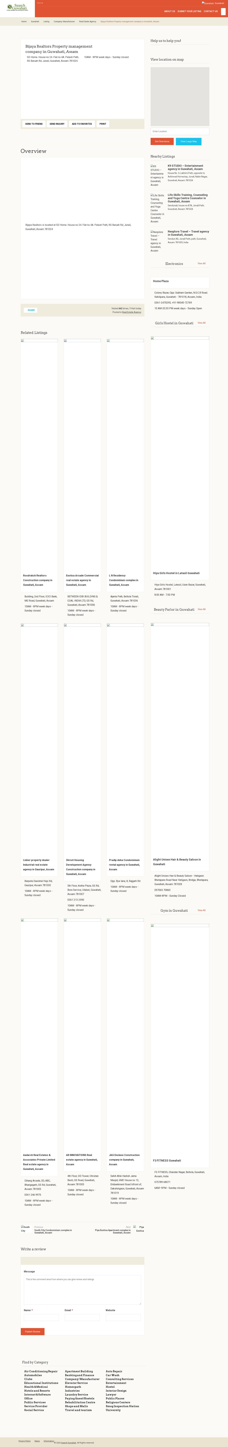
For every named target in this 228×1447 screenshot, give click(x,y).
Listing (46, 21)
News (37, 1441)
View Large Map (189, 141)
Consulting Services (120, 1379)
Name (28, 1310)
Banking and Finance (79, 1375)
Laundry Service (76, 1394)
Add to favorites (82, 124)
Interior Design (116, 1390)
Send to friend (34, 124)
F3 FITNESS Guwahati (167, 1160)
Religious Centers (118, 1402)
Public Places (115, 1398)
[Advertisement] (82, 89)
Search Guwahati (68, 1443)
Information (49, 1441)
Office (28, 1398)
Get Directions (162, 141)
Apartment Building (79, 1371)
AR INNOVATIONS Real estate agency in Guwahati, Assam (82, 1160)
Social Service (34, 1410)
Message (29, 1271)
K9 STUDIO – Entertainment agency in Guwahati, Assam (185, 167)
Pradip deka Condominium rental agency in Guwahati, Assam (124, 865)
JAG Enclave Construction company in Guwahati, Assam (124, 1160)
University (113, 1410)
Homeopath (73, 1386)
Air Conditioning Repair (41, 1371)
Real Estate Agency (87, 21)
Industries (72, 1390)
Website (110, 1310)
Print (103, 124)
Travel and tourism (78, 1410)
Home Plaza (161, 281)
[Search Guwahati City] (17, 7)
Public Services (35, 1402)
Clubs (28, 1379)
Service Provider (35, 1406)
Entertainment (116, 1383)
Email (69, 1310)
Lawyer (111, 1394)
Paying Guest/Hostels (79, 1398)
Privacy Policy (25, 1441)
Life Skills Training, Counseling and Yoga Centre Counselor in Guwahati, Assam (188, 198)
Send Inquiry (57, 124)
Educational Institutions (41, 1383)
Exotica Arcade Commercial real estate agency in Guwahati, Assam (82, 580)
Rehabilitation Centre (80, 1402)
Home (40, 3)
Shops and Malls (76, 1406)
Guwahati (219, 3)
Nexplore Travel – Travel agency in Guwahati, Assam (188, 233)
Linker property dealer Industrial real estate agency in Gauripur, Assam (38, 865)
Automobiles (33, 1375)
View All (202, 263)
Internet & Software (37, 1394)
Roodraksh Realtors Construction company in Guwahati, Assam (37, 580)
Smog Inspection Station (122, 1406)
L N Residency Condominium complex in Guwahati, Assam (123, 580)
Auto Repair (114, 1371)
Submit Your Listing (189, 11)
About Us (169, 11)
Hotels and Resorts (37, 1390)
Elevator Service (76, 1383)
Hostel (110, 1386)
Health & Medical (36, 1386)
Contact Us (211, 11)
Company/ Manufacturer (64, 21)
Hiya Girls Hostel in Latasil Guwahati (176, 573)
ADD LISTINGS (223, 11)
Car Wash (112, 1375)
